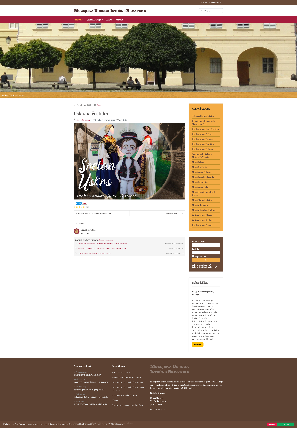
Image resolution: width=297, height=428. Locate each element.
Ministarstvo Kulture (121, 372)
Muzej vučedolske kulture (203, 210)
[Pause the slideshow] (290, 60)
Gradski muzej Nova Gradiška (205, 129)
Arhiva (109, 19)
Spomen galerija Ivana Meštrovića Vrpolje (202, 155)
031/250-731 (206, 2)
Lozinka (195, 249)
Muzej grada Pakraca (201, 172)
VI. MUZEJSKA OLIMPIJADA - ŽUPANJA (90, 404)
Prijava (206, 260)
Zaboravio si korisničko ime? (204, 267)
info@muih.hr (218, 2)
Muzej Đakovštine (83, 120)
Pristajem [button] (285, 424)
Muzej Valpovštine (200, 205)
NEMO (115, 400)
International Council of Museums (127, 382)
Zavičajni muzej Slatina (202, 220)
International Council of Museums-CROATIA (128, 389)
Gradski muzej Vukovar (202, 149)
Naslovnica (78, 19)
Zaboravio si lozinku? (201, 265)
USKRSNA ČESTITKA (173, 213)
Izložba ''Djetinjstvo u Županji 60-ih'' (89, 389)
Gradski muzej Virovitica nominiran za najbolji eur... (96, 213)
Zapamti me (200, 256)
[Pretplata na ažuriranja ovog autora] (81, 233)
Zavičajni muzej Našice (202, 215)
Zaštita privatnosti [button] (116, 424)
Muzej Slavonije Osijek (202, 200)
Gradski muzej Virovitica (203, 144)
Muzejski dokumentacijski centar (127, 377)
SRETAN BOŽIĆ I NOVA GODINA (87, 375)
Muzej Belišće (198, 162)
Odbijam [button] (271, 424)
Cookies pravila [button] (101, 424)
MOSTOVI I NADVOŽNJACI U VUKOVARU (91, 382)
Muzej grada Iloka (200, 187)
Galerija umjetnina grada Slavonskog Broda (203, 122)
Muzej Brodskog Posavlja (203, 177)
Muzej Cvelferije (199, 167)
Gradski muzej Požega (202, 134)
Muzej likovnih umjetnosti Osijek (203, 193)
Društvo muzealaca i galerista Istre (127, 405)
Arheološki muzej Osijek (203, 116)
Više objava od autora (105, 240)
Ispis (99, 105)
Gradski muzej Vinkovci (202, 139)
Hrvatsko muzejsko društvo (124, 395)
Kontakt (119, 19)
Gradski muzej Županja (202, 225)
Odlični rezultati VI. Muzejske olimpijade (91, 397)
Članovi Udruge (94, 19)
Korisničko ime (198, 241)
